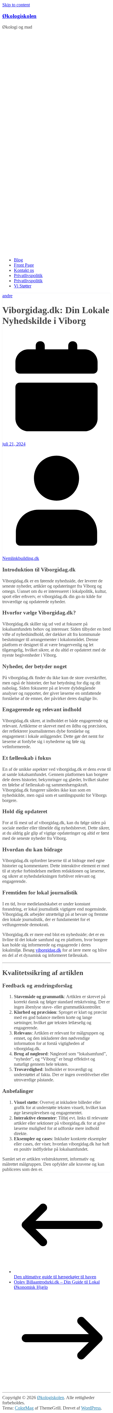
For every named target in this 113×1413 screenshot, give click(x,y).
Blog (18, 259)
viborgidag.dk (48, 950)
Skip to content (16, 4)
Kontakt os (24, 270)
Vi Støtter (22, 285)
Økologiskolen (19, 16)
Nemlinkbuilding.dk (20, 558)
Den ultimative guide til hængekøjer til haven (55, 1276)
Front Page (24, 265)
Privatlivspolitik (28, 275)
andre (7, 295)
